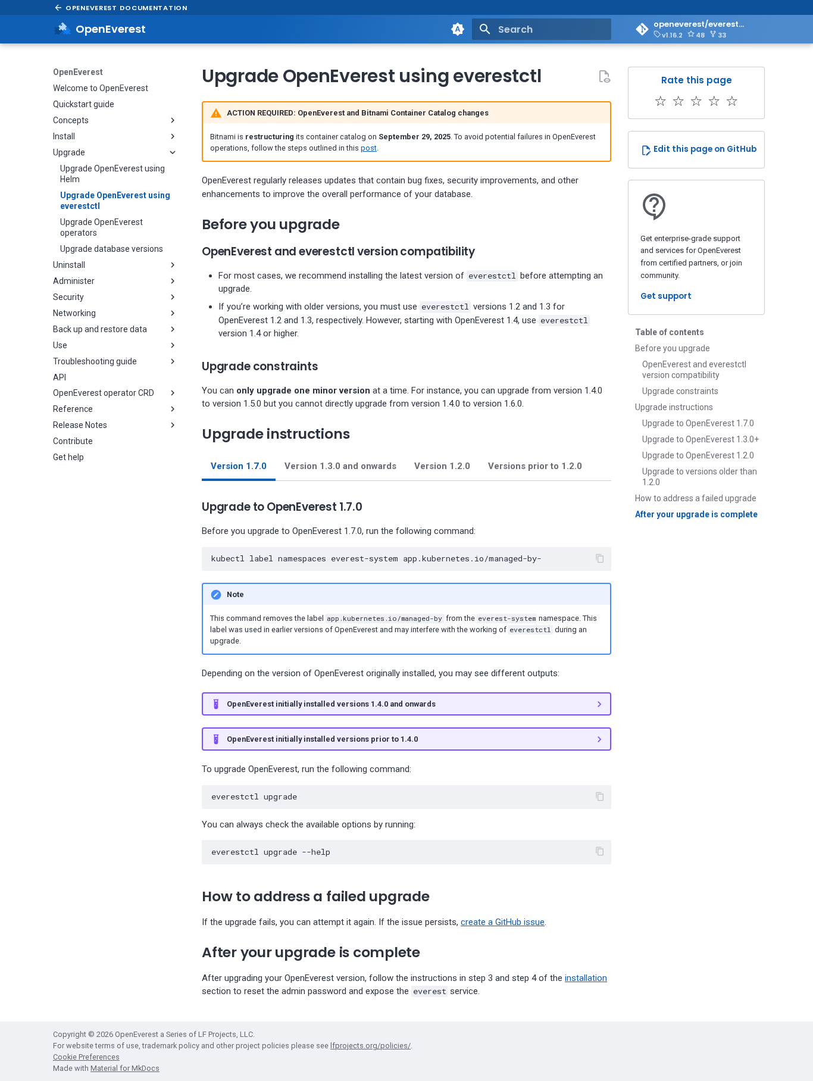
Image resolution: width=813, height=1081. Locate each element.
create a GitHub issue (503, 922)
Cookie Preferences (86, 1056)
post (369, 147)
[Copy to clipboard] (600, 558)
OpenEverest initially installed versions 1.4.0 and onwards (331, 703)
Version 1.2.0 (442, 466)
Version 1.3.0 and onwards (340, 466)
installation (586, 978)
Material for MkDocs (125, 1068)
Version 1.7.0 (239, 466)
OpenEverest (78, 72)
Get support (666, 296)
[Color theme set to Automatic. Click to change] (458, 29)
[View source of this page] (604, 76)
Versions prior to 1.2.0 (535, 466)
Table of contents (669, 332)
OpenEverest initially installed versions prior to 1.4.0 (322, 739)
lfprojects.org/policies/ (370, 1045)
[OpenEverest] (62, 29)
